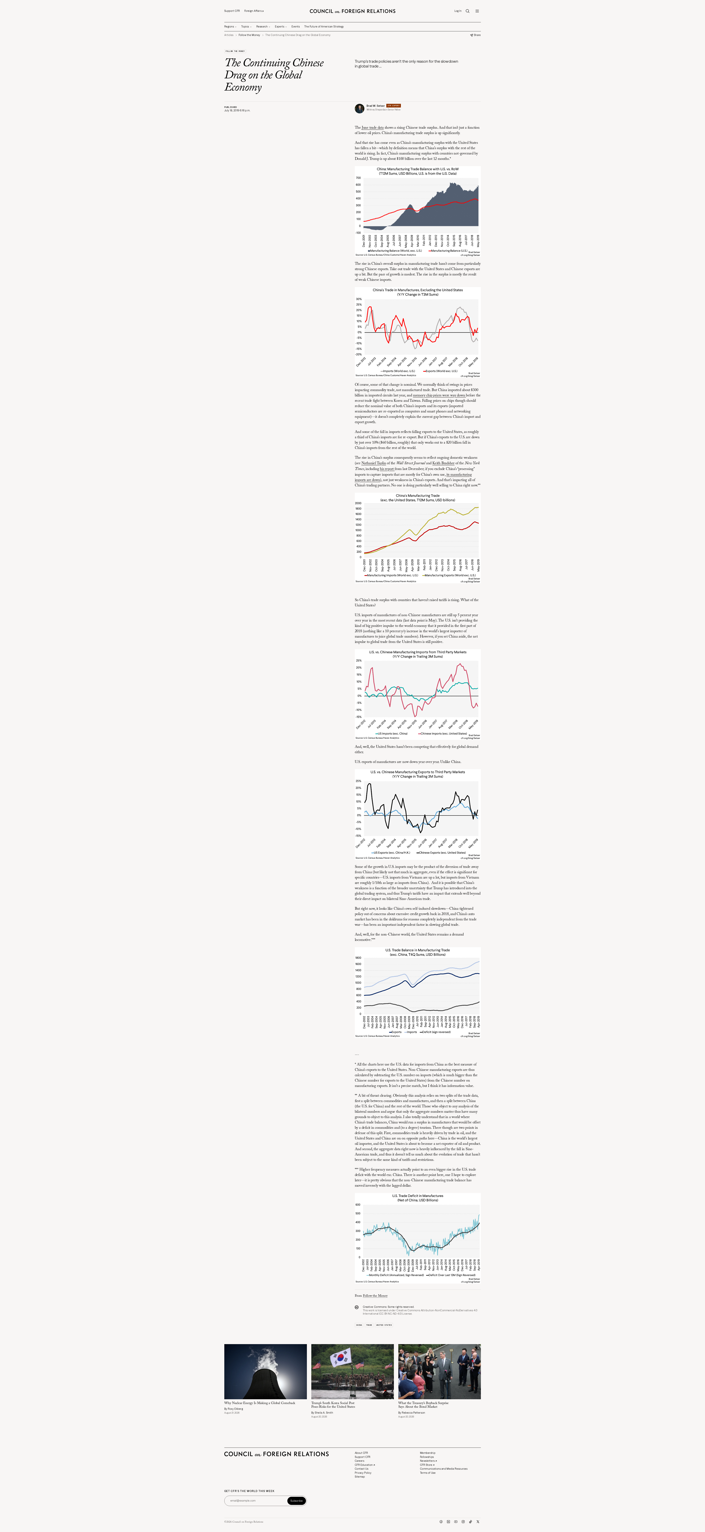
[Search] (467, 11)
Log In (458, 11)
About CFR (361, 1453)
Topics (245, 26)
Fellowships (427, 1457)
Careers (359, 1460)
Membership (428, 1453)
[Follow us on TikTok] (471, 1522)
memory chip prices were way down (439, 395)
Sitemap (360, 1476)
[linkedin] (448, 1522)
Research (262, 26)
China (359, 1325)
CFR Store (426, 1465)
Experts (279, 26)
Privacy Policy (363, 1472)
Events (296, 26)
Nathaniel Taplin (373, 463)
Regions (229, 26)
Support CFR (232, 11)
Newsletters (427, 1460)
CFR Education (364, 1465)
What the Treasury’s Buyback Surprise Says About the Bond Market (423, 1405)
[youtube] (456, 1522)
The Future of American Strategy (324, 26)
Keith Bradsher (443, 463)
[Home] (352, 11)
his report (387, 469)
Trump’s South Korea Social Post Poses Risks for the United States (333, 1405)
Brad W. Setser (376, 105)
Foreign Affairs (253, 11)
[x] (478, 1522)
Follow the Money (235, 51)
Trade (369, 1325)
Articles (229, 35)
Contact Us (361, 1468)
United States (384, 1325)
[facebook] (441, 1522)
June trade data (373, 128)
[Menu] (477, 11)
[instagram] (463, 1522)
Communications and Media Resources (444, 1468)
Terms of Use (428, 1472)
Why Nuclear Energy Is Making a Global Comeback (259, 1403)
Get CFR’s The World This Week (249, 1491)
